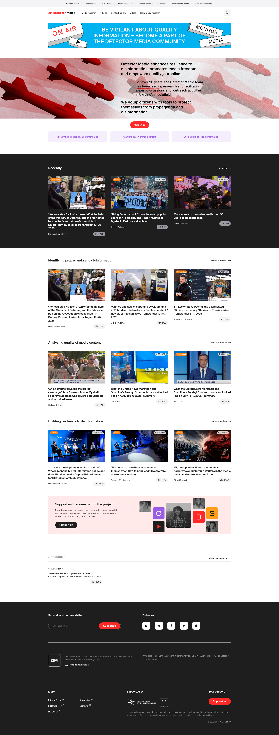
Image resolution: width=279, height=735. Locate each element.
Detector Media (72, 3)
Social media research (150, 13)
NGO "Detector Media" (204, 3)
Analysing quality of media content (139, 137)
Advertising (85, 700)
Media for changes (125, 3)
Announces (56, 557)
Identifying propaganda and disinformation (77, 137)
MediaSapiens (90, 3)
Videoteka (162, 3)
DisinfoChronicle (146, 3)
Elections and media (180, 3)
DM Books (53, 711)
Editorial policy (55, 706)
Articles (103, 13)
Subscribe (109, 626)
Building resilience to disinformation (201, 137)
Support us (139, 125)
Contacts (84, 706)
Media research (89, 13)
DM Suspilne (107, 3)
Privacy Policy (54, 700)
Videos (133, 13)
